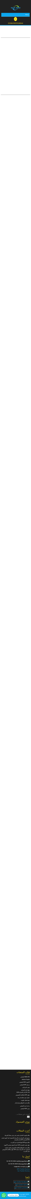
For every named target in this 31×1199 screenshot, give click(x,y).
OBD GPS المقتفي (25, 1077)
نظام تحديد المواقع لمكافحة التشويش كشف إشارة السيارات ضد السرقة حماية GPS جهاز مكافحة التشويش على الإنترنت (16, 1149)
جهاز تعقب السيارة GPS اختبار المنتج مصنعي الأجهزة (17, 1145)
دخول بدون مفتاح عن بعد (24, 1097)
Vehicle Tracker (26, 1079)
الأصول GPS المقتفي (24, 1082)
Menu (27, 14)
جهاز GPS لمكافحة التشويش (23, 1095)
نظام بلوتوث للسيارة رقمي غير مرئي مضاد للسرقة (17, 1135)
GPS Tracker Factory (23, 1169)
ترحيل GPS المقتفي (25, 1085)
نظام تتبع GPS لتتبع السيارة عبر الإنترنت (20, 1142)
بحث (28, 1117)
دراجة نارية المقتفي (25, 1106)
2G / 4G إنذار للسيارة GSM (23, 1092)
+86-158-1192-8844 (12, 1161)
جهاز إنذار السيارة (25, 1090)
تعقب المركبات (26, 1087)
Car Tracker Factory (23, 1171)
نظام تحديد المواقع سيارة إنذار (22, 1103)
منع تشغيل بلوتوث (25, 1100)
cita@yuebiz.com (18, 1166)
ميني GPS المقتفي (25, 1108)
